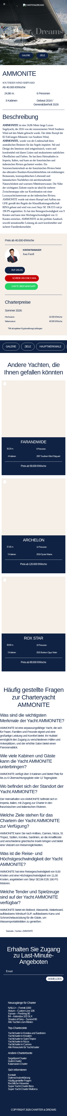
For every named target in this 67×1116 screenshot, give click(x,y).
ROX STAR (33, 638)
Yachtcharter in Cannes (19, 1044)
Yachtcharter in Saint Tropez (22, 1038)
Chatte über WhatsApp (23, 286)
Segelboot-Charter (17, 1058)
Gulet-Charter (14, 1061)
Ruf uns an (16, 270)
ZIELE (42, 55)
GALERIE (11, 346)
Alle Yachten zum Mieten (20, 1022)
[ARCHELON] (33, 534)
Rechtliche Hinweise (18, 1083)
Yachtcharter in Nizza (18, 1041)
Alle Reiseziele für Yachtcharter (23, 1047)
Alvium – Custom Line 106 (21, 1010)
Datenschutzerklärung (19, 1077)
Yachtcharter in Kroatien (20, 1035)
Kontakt (12, 1075)
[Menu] (4, 4)
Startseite (9, 931)
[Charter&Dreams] (33, 5)
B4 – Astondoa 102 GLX (20, 1016)
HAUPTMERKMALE (50, 346)
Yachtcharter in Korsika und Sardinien (27, 1033)
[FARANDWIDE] (33, 436)
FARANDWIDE (33, 442)
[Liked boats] (62, 3)
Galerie (26, 55)
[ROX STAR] (33, 632)
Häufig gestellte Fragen (19, 1080)
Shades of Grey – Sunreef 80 (22, 1019)
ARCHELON (33, 540)
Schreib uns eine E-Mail (24, 278)
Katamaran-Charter (17, 1063)
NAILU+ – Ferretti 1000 (19, 1007)
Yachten (18, 931)
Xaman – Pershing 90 (19, 1013)
